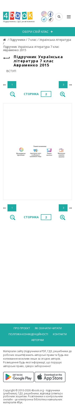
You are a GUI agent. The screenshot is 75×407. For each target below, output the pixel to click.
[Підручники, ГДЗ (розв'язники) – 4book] (5, 40)
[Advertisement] (37, 264)
